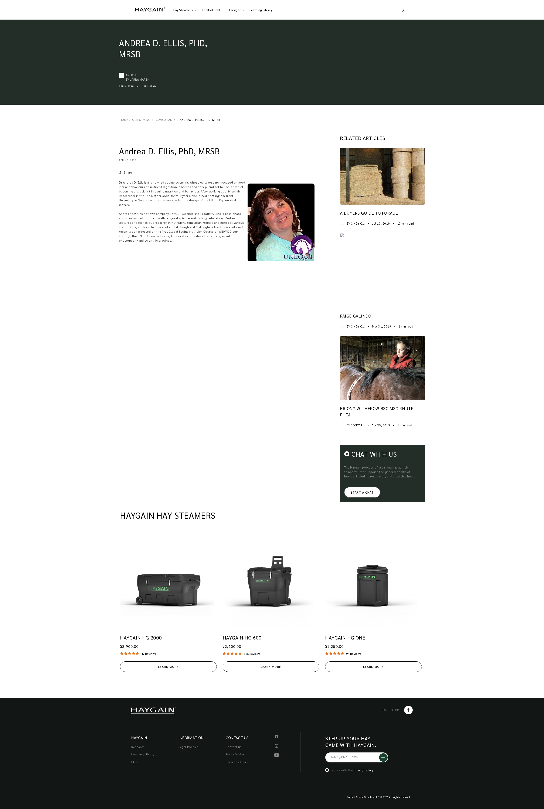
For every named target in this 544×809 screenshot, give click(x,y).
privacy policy (363, 770)
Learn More (168, 666)
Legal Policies (188, 747)
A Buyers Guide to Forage (369, 213)
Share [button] (128, 172)
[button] (404, 9)
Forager (235, 10)
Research (138, 747)
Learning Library (260, 10)
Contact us (234, 747)
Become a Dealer (238, 762)
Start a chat (362, 492)
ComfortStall (211, 10)
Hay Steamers (183, 10)
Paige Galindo (355, 316)
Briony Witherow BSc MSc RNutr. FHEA (377, 411)
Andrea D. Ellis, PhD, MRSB (163, 48)
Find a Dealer (235, 754)
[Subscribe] (383, 757)
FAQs (134, 762)
